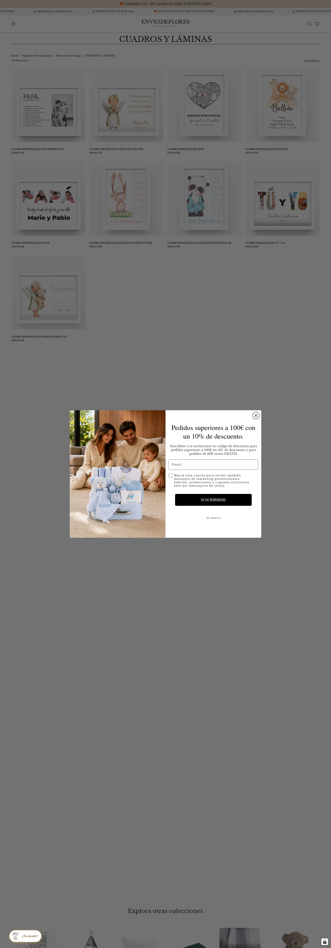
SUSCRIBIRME (213, 499)
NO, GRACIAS (213, 517)
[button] (25, 936)
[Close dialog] (255, 415)
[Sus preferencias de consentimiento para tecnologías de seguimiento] (324, 941)
